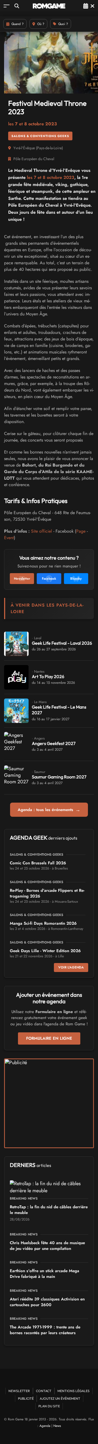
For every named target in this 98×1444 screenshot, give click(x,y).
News (57, 1425)
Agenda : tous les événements (49, 809)
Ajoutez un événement (60, 1398)
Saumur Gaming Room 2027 (59, 777)
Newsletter (19, 1391)
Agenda (44, 1425)
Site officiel (41, 531)
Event (9, 538)
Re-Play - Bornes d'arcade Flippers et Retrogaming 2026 (47, 893)
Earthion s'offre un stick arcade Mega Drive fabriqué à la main (44, 1274)
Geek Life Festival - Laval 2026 (62, 643)
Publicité (26, 1398)
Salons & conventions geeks (40, 136)
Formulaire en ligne (49, 1038)
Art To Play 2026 (48, 676)
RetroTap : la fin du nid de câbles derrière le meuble (49, 1210)
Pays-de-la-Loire (49, 148)
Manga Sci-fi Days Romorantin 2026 (43, 923)
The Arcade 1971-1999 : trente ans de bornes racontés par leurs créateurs (45, 1330)
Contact (43, 1391)
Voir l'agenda (71, 967)
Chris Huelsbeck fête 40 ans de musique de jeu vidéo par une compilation (47, 1246)
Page (80, 531)
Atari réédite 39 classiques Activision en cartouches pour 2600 (47, 1302)
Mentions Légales (73, 1391)
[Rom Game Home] (49, 6)
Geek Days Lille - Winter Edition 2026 (45, 951)
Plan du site (49, 1406)
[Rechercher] (16, 5)
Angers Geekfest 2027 (53, 743)
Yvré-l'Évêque (24, 148)
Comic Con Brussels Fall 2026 (38, 863)
